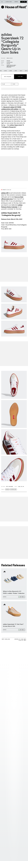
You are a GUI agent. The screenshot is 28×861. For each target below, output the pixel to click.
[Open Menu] (2, 7)
